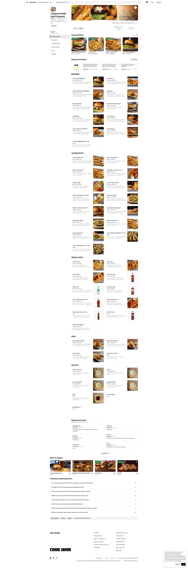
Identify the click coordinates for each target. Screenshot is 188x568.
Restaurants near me (122, 533)
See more (135, 59)
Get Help (96, 533)
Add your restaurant (99, 538)
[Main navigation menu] (27, 2)
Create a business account (101, 544)
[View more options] (135, 7)
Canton (70, 518)
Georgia (63, 518)
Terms (106, 558)
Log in (152, 2)
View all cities (119, 536)
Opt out (177, 564)
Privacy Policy (99, 558)
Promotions (97, 547)
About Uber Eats (120, 544)
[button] (94, 483)
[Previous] (133, 35)
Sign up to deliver (99, 541)
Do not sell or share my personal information (127, 558)
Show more (105, 453)
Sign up (159, 2)
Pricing (112, 558)
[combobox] (100, 2)
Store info (53, 25)
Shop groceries (120, 547)
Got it (183, 564)
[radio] (76, 28)
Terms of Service (114, 560)
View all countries (121, 538)
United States (55, 518)
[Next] (136, 35)
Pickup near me (120, 541)
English (120, 550)
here (179, 561)
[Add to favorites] (69, 462)
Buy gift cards (98, 536)
